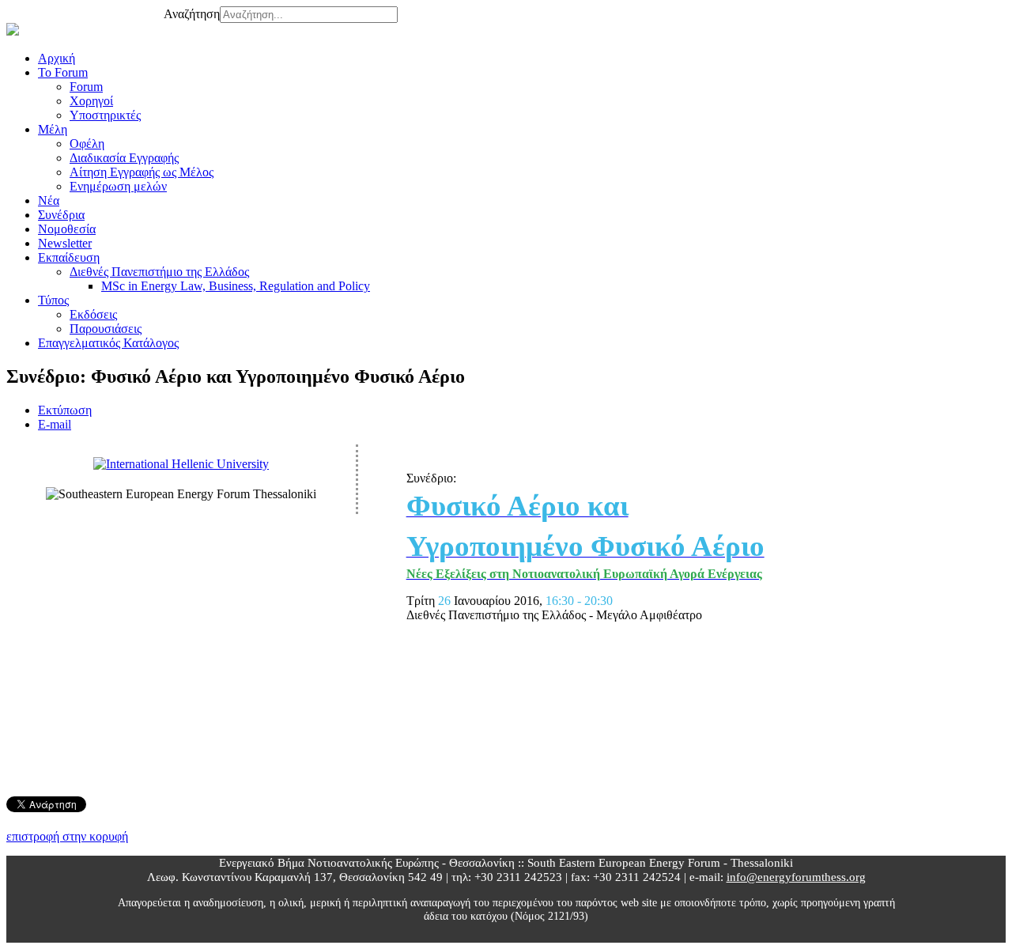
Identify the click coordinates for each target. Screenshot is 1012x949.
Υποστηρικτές (105, 115)
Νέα (48, 200)
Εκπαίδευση (69, 257)
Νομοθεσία (67, 229)
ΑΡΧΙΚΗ (60, 11)
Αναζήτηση (192, 14)
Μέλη (52, 129)
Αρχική (56, 58)
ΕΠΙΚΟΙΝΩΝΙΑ (127, 11)
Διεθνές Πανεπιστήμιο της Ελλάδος (159, 271)
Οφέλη (87, 143)
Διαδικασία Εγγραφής (124, 157)
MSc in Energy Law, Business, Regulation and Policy (235, 286)
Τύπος (53, 300)
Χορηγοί (91, 101)
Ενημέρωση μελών (118, 186)
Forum (86, 86)
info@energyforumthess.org (796, 876)
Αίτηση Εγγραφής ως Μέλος (141, 172)
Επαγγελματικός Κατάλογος (108, 343)
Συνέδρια (61, 214)
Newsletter (65, 243)
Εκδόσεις (93, 314)
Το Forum (63, 72)
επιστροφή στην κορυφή (67, 836)
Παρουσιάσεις (106, 328)
